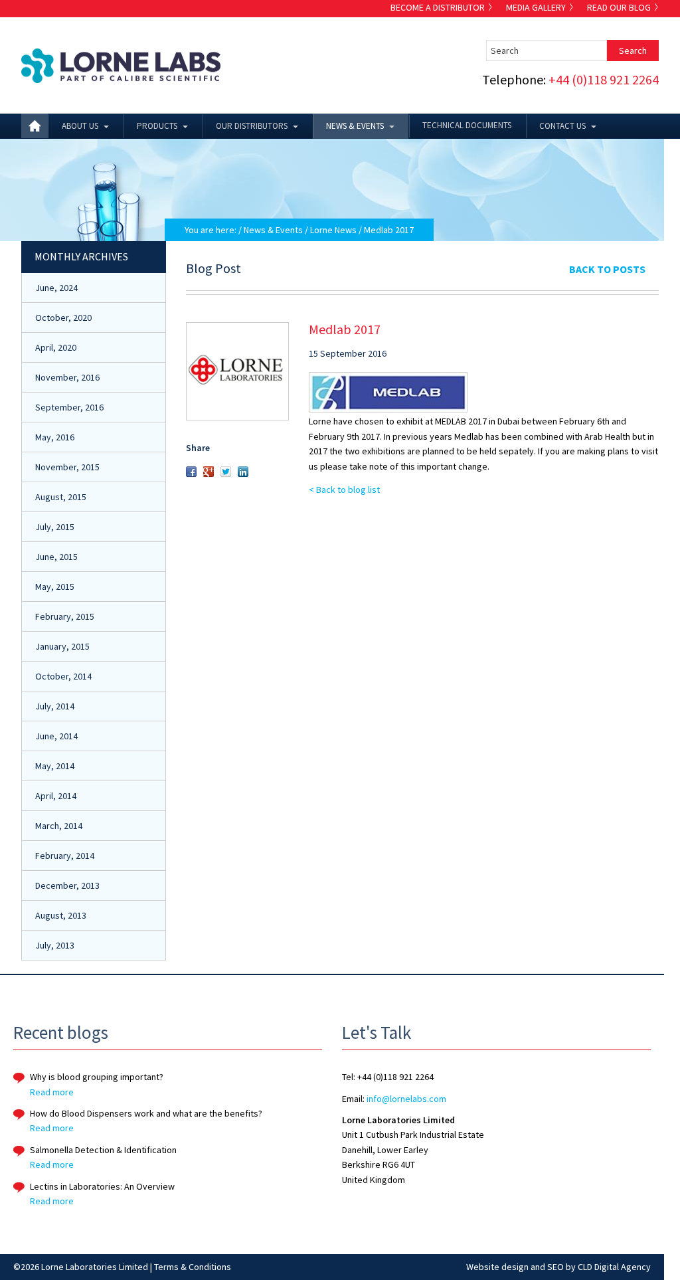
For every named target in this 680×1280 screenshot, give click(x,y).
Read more (52, 1092)
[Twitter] (225, 474)
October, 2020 (63, 317)
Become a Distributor (437, 7)
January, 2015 (62, 646)
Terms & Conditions (192, 1267)
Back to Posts (607, 269)
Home (34, 126)
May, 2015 (54, 587)
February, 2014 (64, 856)
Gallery (536, 7)
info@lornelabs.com (406, 1099)
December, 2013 (67, 885)
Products (157, 126)
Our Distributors (252, 126)
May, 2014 (54, 766)
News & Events (355, 126)
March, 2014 (58, 826)
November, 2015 (67, 467)
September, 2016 (69, 407)
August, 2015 (60, 497)
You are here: (210, 230)
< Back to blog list (344, 490)
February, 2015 (64, 616)
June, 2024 (56, 288)
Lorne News (333, 230)
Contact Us (562, 126)
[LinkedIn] (243, 474)
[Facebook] (191, 474)
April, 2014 (55, 796)
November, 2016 (67, 377)
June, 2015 (56, 557)
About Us (80, 126)
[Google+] (208, 474)
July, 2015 (54, 527)
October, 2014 (63, 676)
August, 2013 (60, 915)
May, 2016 (54, 437)
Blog (619, 7)
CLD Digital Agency (614, 1267)
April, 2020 (55, 347)
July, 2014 (54, 706)
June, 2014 (56, 736)
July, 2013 (54, 945)
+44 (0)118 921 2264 (604, 79)
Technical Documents (466, 125)
